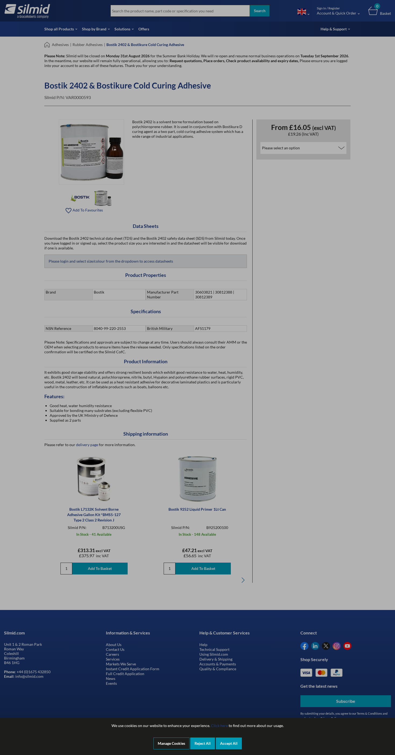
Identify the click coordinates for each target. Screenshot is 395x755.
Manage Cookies (171, 743)
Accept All (229, 743)
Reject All (203, 743)
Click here (219, 725)
